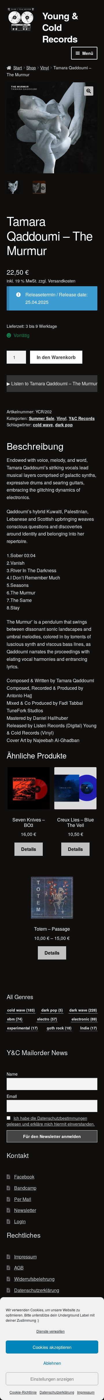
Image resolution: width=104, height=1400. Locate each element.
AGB (19, 1267)
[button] (88, 91)
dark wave (83, 1010)
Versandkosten (61, 281)
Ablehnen (52, 1363)
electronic (84, 1019)
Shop (31, 67)
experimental (22, 1028)
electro (47, 1019)
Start (17, 67)
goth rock (59, 1028)
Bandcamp (25, 1188)
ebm (14, 1019)
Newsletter (25, 1210)
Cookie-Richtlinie (23, 1392)
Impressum (85, 1392)
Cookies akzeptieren (52, 1347)
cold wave (43, 424)
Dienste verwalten (50, 1331)
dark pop (64, 424)
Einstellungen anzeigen (52, 1379)
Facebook (24, 1176)
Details (28, 849)
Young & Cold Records (60, 27)
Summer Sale (41, 418)
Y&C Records (82, 418)
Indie (88, 1028)
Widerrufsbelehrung (34, 1279)
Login (20, 1221)
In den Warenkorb (56, 357)
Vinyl (44, 67)
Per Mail (22, 1199)
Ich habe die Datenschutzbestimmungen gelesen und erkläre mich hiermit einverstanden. (51, 1121)
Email (12, 1096)
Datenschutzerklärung (57, 1392)
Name (12, 1074)
